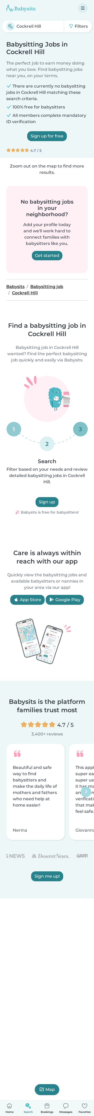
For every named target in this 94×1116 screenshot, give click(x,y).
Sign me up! (47, 876)
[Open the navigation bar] (83, 8)
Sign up (47, 501)
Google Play (67, 599)
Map (50, 1089)
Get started (47, 255)
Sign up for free (47, 136)
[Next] (86, 792)
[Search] (10, 26)
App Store (30, 599)
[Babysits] (21, 8)
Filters (81, 26)
